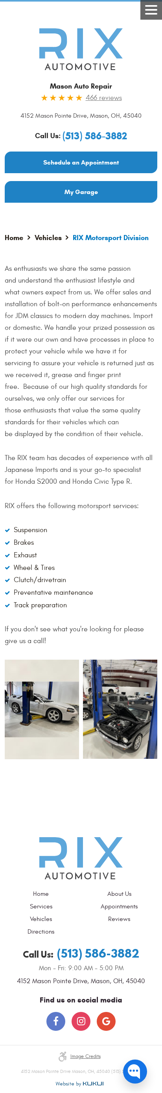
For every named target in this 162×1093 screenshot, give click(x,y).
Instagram (81, 1021)
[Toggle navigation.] (151, 10)
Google (106, 1021)
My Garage (81, 192)
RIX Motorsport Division (111, 237)
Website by (79, 1084)
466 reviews (104, 98)
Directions (41, 931)
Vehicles (48, 237)
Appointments (119, 906)
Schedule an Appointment (81, 162)
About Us (119, 893)
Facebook (55, 1021)
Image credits (85, 1056)
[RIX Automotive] (81, 49)
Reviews (119, 919)
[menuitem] (43, 894)
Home (14, 237)
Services (41, 906)
